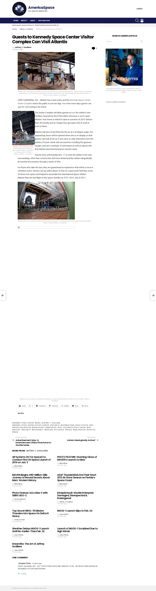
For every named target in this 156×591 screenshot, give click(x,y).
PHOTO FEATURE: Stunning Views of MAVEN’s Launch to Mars (77, 458)
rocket (17, 430)
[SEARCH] (137, 20)
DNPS (38, 423)
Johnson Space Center (75, 427)
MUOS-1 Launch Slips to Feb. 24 (74, 510)
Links (32, 20)
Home (15, 20)
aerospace (52, 427)
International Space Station (75, 425)
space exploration (22, 427)
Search (141, 41)
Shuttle (91, 430)
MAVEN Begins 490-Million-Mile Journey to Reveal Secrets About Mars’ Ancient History (31, 477)
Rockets (27, 430)
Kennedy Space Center (24, 423)
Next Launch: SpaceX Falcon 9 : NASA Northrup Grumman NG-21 (35, 25)
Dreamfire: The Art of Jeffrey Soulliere (28, 545)
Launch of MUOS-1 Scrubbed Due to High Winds (77, 530)
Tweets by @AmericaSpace (116, 102)
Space (69, 430)
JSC (60, 427)
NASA (16, 432)
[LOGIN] (142, 20)
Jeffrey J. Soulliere (51, 423)
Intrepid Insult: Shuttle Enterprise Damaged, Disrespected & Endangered (75, 495)
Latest (140, 9)
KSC (89, 427)
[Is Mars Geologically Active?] (153, 295)
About (24, 20)
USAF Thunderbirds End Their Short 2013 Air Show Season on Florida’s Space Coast (76, 477)
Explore (49, 430)
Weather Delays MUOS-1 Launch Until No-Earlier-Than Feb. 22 (30, 530)
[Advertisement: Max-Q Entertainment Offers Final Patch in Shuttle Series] (2, 295)
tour (73, 112)
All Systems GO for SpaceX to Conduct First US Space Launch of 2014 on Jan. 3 (31, 459)
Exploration (44, 20)
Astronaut (38, 430)
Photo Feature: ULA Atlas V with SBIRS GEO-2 (30, 494)
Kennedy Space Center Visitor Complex (31, 425)
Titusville (59, 430)
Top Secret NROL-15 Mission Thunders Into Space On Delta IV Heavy (30, 513)
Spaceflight (38, 427)
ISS (92, 425)
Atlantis (55, 425)
